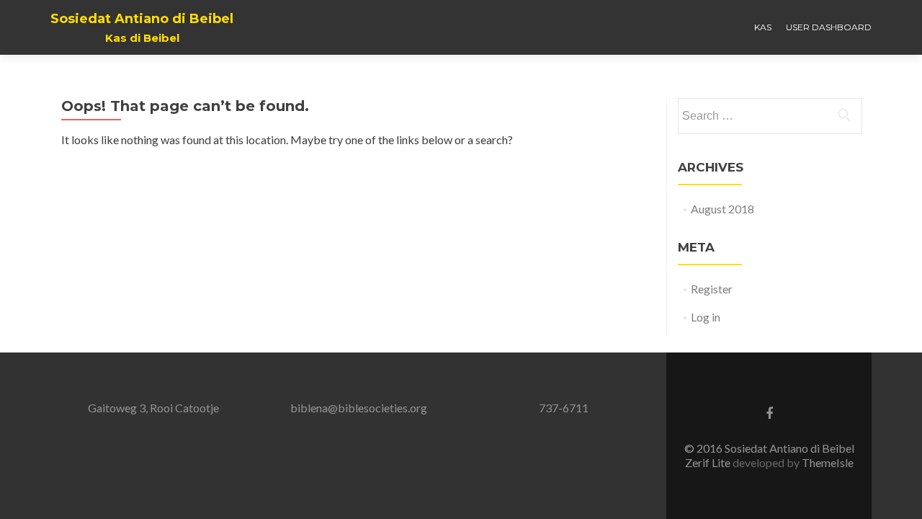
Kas (762, 27)
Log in (705, 317)
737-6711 (563, 407)
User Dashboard (829, 27)
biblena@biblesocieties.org (358, 407)
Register (712, 289)
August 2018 (722, 209)
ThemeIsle (828, 462)
